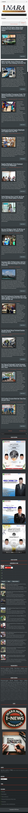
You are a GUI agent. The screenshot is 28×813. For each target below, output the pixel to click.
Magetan (20, 696)
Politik (24, 672)
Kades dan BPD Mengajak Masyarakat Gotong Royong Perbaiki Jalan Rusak (16, 584)
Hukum (4, 671)
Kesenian (21, 673)
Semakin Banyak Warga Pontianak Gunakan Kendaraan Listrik (13, 331)
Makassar (24, 696)
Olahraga (20, 671)
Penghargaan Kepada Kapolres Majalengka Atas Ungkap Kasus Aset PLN (13, 130)
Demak (20, 684)
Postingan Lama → (23, 430)
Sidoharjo (8, 699)
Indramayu (9, 682)
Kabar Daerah (14, 670)
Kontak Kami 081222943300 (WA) (8, 804)
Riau (7, 687)
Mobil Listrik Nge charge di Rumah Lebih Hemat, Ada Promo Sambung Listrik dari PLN (13, 62)
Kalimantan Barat (15, 333)
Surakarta (18, 682)
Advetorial (3, 673)
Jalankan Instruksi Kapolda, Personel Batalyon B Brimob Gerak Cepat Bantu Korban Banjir (16, 640)
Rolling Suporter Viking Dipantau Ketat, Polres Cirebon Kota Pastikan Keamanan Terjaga (16, 600)
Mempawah (25, 692)
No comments (18, 32)
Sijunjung (13, 699)
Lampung (7, 696)
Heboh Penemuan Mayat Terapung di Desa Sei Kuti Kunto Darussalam (15, 648)
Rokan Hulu (18, 681)
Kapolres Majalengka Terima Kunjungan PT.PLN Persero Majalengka (12, 164)
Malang (13, 689)
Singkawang (13, 693)
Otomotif (14, 65)
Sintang (24, 689)
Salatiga (3, 693)
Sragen (17, 683)
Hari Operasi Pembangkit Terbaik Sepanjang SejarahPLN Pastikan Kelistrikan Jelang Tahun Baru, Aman (14, 366)
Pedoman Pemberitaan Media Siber (9, 799)
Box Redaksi (4, 794)
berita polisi (11, 133)
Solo (17, 699)
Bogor (3, 692)
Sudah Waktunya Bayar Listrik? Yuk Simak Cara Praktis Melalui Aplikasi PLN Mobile (13, 197)
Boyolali (12, 683)
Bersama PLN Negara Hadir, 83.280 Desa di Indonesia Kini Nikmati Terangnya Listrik (13, 230)
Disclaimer (4, 801)
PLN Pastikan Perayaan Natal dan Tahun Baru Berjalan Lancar (14, 399)
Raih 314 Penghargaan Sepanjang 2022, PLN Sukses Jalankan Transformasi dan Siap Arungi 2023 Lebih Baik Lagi (14, 297)
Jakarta (10, 65)
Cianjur (14, 99)
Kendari (3, 689)
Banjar (16, 688)
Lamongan (2, 696)
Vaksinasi (6, 771)
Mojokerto (16, 698)
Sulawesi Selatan (23, 699)
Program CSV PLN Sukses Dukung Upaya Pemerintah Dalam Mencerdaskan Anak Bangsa (12, 29)
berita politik (8, 673)
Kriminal (25, 670)
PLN (14, 32)
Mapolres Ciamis (10, 698)
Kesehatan (10, 671)
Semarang (14, 369)
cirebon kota (9, 684)
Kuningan (23, 683)
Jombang (24, 694)
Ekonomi (4, 672)
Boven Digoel (7, 692)
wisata (15, 671)
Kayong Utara (24, 688)
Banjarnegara (11, 686)
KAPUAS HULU (16, 692)
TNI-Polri (17, 668)
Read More (23, 56)
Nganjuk (16, 690)
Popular (3, 581)
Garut (20, 688)
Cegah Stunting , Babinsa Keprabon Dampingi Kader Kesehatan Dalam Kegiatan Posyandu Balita (15, 656)
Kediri (21, 692)
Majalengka (16, 133)
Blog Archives (15, 581)
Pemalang (25, 690)
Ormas (26, 671)
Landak (11, 696)
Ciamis (26, 687)
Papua (21, 690)
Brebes (17, 694)
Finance (10, 333)
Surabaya (11, 688)
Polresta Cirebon (5, 688)
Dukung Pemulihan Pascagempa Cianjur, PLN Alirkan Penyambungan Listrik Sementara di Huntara (13, 96)
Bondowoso (12, 694)
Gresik (12, 692)
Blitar (16, 684)
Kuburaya (11, 32)
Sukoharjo (3, 687)
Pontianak (3, 335)
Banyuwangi (3, 694)
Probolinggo (4, 699)
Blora (13, 690)
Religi (26, 668)
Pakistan (20, 698)
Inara (18, 809)
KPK (17, 673)
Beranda (10, 430)
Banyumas (8, 690)
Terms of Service (5, 796)
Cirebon (2, 682)
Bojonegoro (21, 687)
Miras (20, 672)
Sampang (7, 693)
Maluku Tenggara (3, 698)
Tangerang (3, 690)
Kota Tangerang (18, 695)
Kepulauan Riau (11, 695)
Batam (8, 694)
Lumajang (15, 696)
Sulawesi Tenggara (19, 693)
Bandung (18, 685)
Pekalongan (25, 698)
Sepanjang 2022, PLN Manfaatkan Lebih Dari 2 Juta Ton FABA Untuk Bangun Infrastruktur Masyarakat (13, 263)
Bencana (10, 99)
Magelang (15, 687)
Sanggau (19, 689)
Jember (20, 694)
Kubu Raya (24, 695)
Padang (8, 689)
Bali (11, 687)
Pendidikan (6, 670)
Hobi (25, 673)
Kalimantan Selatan (4, 695)
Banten (25, 693)
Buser (20, 670)
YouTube (2, 674)
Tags (9, 581)
